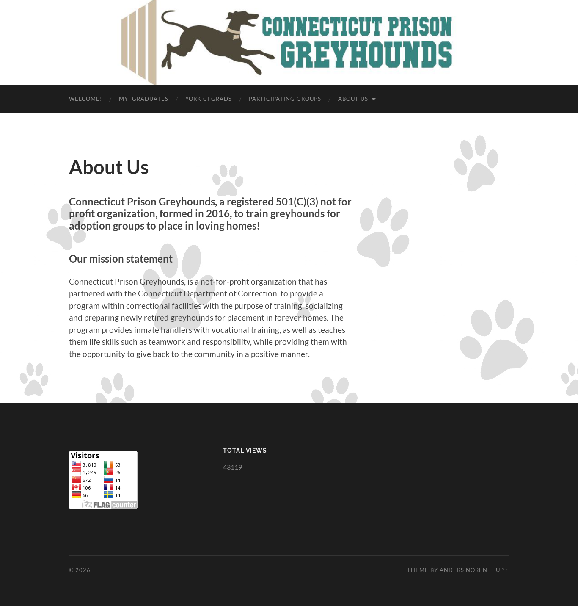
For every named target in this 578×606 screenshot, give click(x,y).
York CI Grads (208, 98)
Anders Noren (463, 570)
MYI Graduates (143, 98)
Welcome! (85, 98)
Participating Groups (285, 98)
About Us (353, 98)
